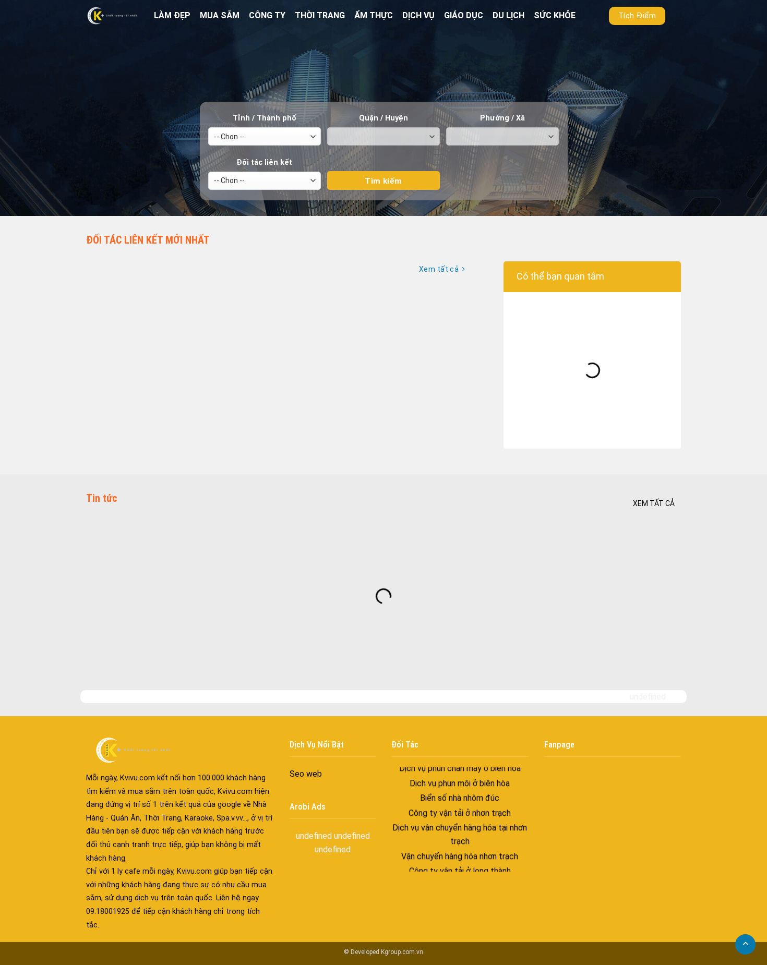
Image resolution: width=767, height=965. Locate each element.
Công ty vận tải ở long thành (460, 840)
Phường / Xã (502, 118)
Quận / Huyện (383, 118)
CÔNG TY (267, 15)
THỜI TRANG (320, 15)
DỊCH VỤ (418, 15)
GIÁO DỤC (463, 15)
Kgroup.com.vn (402, 952)
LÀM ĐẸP (172, 15)
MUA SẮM (219, 15)
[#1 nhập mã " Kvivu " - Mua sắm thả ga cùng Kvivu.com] (112, 15)
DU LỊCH (508, 15)
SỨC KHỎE (555, 15)
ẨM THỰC (373, 15)
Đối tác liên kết (264, 162)
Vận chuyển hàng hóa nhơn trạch (459, 824)
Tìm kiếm (383, 162)
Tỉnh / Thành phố (264, 118)
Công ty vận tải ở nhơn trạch (460, 781)
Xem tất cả (654, 503)
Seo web (306, 774)
